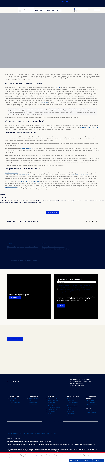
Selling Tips (70, 411)
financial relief (24, 174)
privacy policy (36, 455)
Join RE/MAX (90, 400)
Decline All (98, 460)
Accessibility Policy (38, 433)
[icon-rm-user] (97, 10)
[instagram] (13, 381)
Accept (86, 460)
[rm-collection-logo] (41, 380)
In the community (15, 402)
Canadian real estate (11, 173)
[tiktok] (10, 381)
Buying (44, 243)
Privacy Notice (19, 433)
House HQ (9, 243)
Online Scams (11, 433)
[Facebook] (86, 221)
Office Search (33, 404)
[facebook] (7, 381)
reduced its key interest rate (79, 174)
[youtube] (15, 381)
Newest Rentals (53, 400)
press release (18, 111)
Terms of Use (28, 433)
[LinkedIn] (93, 221)
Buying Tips (70, 400)
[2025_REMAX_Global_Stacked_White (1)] (56, 379)
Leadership (89, 410)
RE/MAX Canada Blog (11, 187)
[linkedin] (18, 381)
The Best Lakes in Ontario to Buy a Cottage (22, 260)
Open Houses (52, 406)
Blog (68, 398)
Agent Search (33, 402)
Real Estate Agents (54, 407)
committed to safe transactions (30, 181)
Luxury (50, 413)
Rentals (69, 409)
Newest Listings (53, 398)
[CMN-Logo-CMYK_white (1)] (63, 379)
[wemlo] (58, 423)
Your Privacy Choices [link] (50, 433)
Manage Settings (74, 460)
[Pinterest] (96, 221)
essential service (43, 102)
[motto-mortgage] (46, 423)
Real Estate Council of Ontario (89, 127)
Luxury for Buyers (72, 404)
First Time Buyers (72, 402)
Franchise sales (90, 402)
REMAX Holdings (91, 412)
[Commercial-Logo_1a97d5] (49, 380)
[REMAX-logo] (12, 10)
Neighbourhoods (53, 409)
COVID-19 (57, 87)
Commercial (51, 411)
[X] (89, 221)
